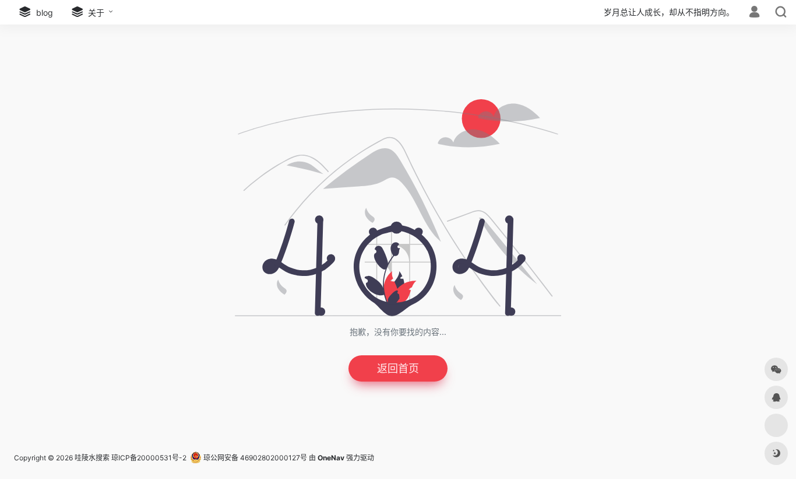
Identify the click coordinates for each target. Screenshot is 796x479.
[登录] (754, 13)
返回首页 (398, 368)
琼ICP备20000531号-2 (148, 457)
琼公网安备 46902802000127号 (254, 457)
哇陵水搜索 (92, 457)
